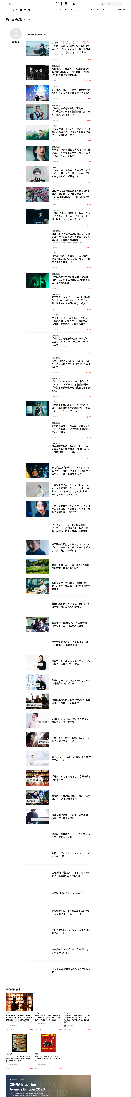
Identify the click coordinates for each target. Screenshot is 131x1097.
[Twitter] (13, 10)
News (67, 10)
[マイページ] (10, 4)
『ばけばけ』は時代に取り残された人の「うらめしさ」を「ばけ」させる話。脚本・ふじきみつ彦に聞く (71, 216)
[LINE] (29, 10)
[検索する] (103, 4)
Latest (61, 10)
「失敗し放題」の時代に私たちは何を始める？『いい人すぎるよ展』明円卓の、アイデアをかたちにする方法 (71, 49)
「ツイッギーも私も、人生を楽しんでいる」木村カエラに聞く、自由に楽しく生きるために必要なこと (71, 173)
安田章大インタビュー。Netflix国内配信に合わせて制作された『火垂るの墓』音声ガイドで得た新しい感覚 (71, 300)
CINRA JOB (121, 10)
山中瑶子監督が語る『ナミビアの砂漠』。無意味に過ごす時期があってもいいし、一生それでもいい (71, 408)
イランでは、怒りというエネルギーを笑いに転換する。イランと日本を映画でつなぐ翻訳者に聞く (71, 132)
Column (92, 10)
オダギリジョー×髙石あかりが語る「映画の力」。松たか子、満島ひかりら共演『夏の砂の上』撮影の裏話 (71, 321)
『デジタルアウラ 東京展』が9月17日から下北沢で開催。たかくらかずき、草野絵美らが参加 (19, 1058)
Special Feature (108, 10)
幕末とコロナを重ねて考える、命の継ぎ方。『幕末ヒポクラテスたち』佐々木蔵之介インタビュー (71, 152)
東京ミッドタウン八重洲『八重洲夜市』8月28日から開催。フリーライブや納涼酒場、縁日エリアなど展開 (19, 1018)
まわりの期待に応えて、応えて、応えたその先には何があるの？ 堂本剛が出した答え (71, 363)
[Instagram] (17, 10)
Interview (84, 10)
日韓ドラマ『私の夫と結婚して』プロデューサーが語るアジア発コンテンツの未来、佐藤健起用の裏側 (71, 236)
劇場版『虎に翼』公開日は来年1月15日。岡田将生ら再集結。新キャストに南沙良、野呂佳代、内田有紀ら (48, 1018)
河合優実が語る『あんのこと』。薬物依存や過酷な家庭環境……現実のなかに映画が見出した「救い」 (71, 449)
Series (99, 10)
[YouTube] (25, 10)
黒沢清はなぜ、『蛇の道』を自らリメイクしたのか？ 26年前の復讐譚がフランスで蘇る (71, 428)
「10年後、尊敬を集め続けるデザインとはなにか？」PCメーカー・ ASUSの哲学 (71, 341)
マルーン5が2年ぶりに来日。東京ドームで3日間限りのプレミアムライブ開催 (48, 1058)
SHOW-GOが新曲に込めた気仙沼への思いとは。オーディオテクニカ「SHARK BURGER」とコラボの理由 (71, 193)
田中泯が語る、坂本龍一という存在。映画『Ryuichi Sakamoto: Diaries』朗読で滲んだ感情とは (71, 259)
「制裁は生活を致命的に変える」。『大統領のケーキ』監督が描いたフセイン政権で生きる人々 (71, 111)
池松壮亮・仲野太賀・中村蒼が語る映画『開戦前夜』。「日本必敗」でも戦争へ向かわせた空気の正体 (70, 71)
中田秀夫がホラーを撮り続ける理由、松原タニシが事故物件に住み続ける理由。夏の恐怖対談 (71, 279)
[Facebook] (21, 10)
